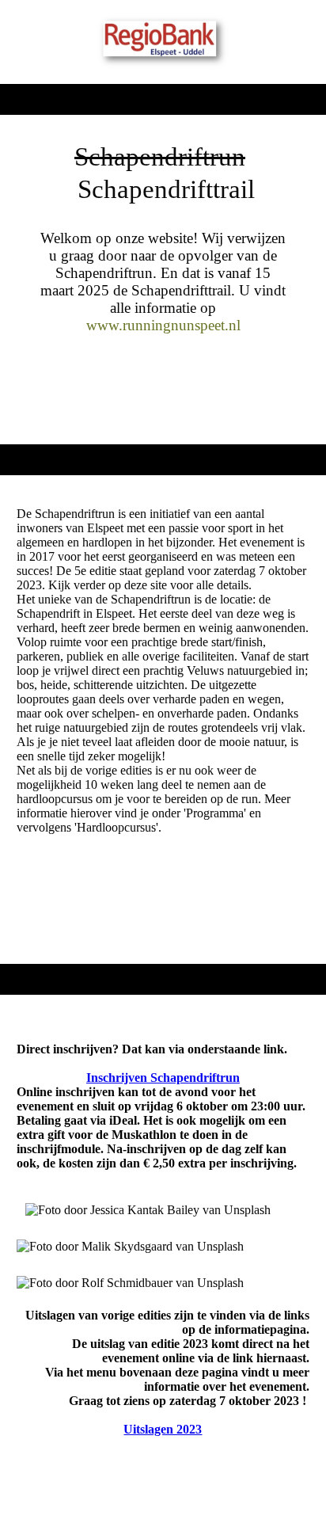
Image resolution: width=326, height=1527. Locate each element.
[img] (163, 42)
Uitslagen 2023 (162, 1429)
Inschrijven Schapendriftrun (163, 1077)
